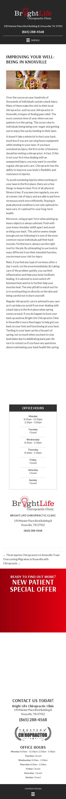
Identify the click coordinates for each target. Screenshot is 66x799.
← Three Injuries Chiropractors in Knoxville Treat (31, 555)
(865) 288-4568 (33, 32)
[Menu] (33, 794)
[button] (33, 611)
